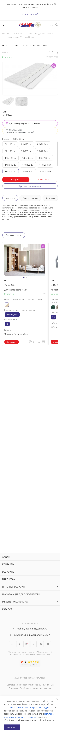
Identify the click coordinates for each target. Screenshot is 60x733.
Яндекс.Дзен (48, 644)
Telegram (19, 644)
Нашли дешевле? (16, 130)
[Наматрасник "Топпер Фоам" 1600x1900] (30, 76)
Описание (10, 198)
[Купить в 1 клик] (34, 341)
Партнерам (8, 579)
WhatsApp (41, 644)
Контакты (8, 564)
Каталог (7, 609)
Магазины (8, 571)
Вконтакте (12, 644)
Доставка (50, 198)
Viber (34, 644)
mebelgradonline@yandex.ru (32, 628)
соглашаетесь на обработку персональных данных (28, 707)
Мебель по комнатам (15, 601)
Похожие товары (13, 235)
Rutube (26, 644)
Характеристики (30, 198)
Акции (6, 556)
